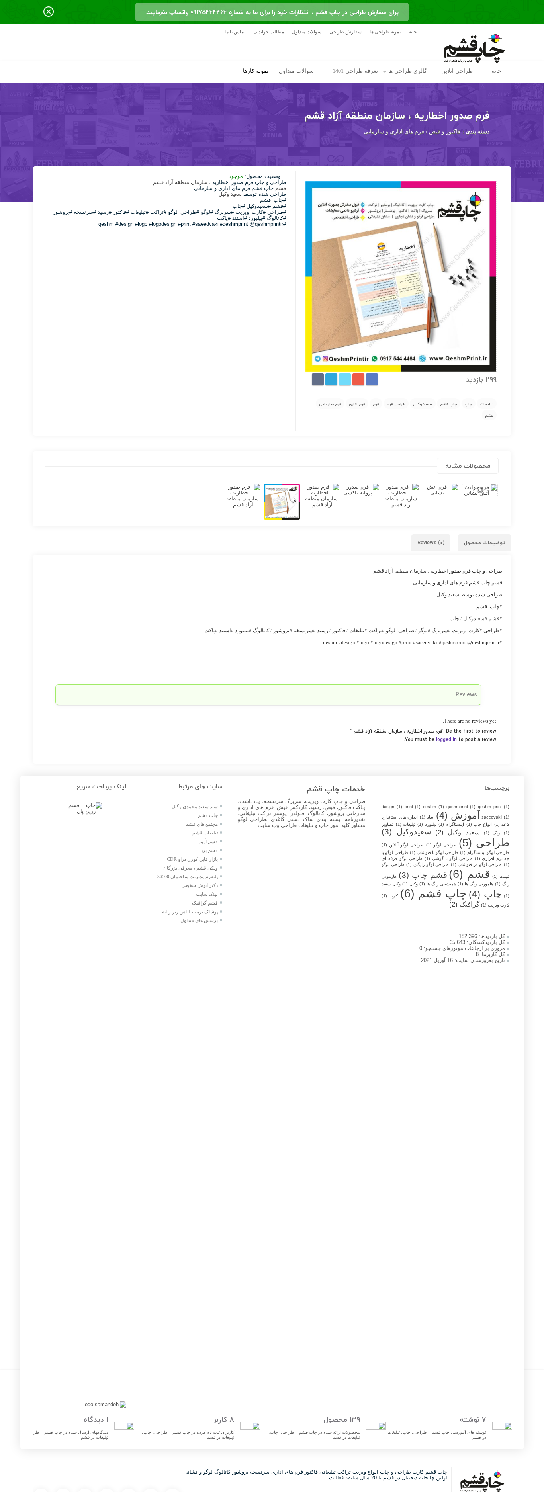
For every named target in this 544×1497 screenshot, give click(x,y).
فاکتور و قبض (444, 132)
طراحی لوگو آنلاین (403, 844)
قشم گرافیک (205, 903)
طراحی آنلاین (457, 71)
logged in (446, 739)
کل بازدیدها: (491, 936)
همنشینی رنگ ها (437, 883)
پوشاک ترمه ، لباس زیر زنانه (190, 912)
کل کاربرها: (492, 954)
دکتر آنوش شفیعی (200, 885)
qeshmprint (461, 806)
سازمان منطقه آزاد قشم (179, 182)
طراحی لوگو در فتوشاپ (476, 864)
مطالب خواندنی (268, 32)
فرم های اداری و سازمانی (394, 132)
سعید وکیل (422, 404)
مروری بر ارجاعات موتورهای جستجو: (463, 948)
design (392, 806)
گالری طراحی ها (407, 71)
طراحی (484, 843)
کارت (390, 895)
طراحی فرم (396, 404)
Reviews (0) (430, 542)
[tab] (484, 542)
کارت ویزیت (495, 905)
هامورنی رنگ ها (475, 883)
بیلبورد (426, 824)
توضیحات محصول (484, 542)
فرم (376, 404)
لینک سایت (207, 894)
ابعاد (427, 817)
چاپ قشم (448, 404)
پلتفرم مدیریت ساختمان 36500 (187, 876)
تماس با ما (235, 32)
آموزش (458, 815)
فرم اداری (357, 404)
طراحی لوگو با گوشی (448, 858)
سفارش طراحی (345, 32)
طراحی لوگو (441, 844)
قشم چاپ (423, 874)
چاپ (468, 404)
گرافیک (464, 904)
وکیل (410, 883)
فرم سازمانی (330, 404)
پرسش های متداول (198, 920)
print (413, 806)
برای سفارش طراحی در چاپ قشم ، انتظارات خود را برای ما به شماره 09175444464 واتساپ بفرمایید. (272, 12)
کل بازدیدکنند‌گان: (485, 942)
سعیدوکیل (406, 831)
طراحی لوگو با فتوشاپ (434, 852)
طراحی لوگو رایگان (427, 864)
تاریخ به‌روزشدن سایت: (479, 960)
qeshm (433, 806)
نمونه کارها (255, 71)
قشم (489, 415)
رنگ (492, 833)
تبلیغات (486, 404)
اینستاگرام (451, 824)
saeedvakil (495, 817)
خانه (413, 32)
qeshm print (493, 806)
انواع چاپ (479, 824)
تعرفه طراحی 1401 (355, 71)
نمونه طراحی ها (385, 32)
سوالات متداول (306, 32)
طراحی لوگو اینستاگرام (484, 852)
